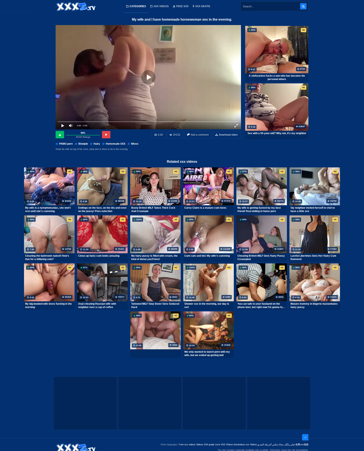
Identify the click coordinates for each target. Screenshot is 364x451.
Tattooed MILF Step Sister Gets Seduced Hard (155, 305)
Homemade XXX (115, 143)
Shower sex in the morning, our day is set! (206, 305)
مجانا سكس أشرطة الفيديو (271, 444)
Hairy (97, 143)
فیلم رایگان (289, 444)
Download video (228, 134)
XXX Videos (161, 6)
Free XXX (182, 6)
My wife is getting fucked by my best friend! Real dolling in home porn (259, 209)
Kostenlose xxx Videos (245, 444)
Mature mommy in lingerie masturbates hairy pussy (314, 305)
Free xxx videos (187, 444)
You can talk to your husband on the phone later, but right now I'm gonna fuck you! (261, 305)
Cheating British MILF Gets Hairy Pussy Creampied (261, 257)
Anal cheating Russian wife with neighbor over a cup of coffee (97, 305)
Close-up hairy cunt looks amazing (98, 255)
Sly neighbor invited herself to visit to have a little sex (312, 209)
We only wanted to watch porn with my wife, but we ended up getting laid (207, 353)
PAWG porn (66, 143)
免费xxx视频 (301, 444)
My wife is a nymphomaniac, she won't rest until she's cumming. (48, 209)
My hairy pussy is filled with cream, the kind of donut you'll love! (154, 257)
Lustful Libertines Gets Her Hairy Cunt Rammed (313, 257)
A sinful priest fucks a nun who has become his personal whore (277, 77)
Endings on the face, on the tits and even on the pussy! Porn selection (102, 209)
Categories (138, 6)
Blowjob (83, 143)
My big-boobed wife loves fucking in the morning (48, 305)
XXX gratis (202, 6)
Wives (134, 143)
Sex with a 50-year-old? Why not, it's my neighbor (277, 133)
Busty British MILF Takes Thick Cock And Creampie (153, 209)
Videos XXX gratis (205, 444)
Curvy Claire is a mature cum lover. (205, 207)
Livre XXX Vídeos (224, 444)
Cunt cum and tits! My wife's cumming (207, 255)
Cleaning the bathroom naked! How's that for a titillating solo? (47, 257)
